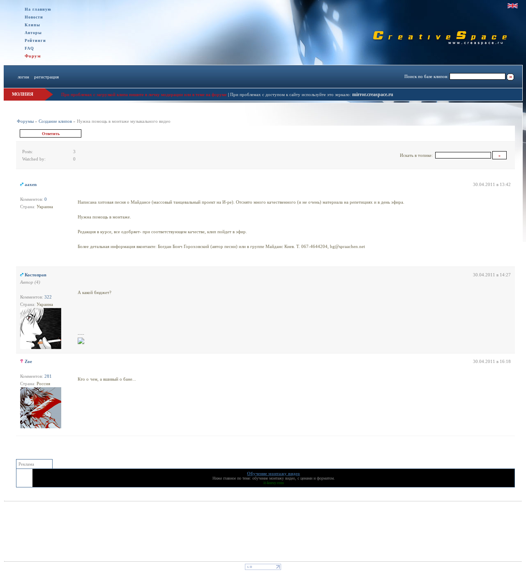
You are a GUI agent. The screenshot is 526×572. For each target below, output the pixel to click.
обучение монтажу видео (273, 478)
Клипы (32, 25)
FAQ (29, 48)
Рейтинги (35, 40)
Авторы (33, 32)
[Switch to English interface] (513, 5)
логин (23, 76)
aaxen (31, 184)
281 (48, 376)
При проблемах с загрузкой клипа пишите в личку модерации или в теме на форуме (144, 94)
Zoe (28, 361)
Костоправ (35, 274)
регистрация (46, 76)
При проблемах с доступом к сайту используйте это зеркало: (291, 94)
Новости (34, 17)
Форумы (25, 121)
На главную (38, 9)
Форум (33, 55)
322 (48, 296)
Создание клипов (55, 121)
